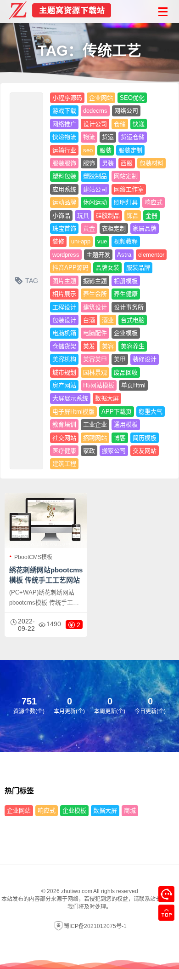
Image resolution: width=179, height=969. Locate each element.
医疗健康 (64, 450)
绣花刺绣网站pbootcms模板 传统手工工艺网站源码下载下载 (46, 580)
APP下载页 (116, 411)
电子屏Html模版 (73, 411)
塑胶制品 (95, 176)
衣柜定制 (114, 228)
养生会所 (95, 293)
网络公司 (126, 110)
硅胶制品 (108, 215)
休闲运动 (95, 202)
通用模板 (126, 424)
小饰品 (61, 215)
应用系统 (64, 189)
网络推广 (64, 124)
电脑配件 (95, 332)
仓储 (120, 124)
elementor (151, 254)
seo (88, 150)
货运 (108, 136)
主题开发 (98, 254)
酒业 (108, 320)
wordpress (65, 254)
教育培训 (64, 424)
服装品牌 (138, 267)
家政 (89, 450)
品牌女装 (107, 267)
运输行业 (64, 150)
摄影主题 (95, 280)
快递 (139, 124)
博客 (120, 437)
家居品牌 (145, 228)
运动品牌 (64, 202)
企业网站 (101, 97)
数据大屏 (107, 398)
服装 (106, 150)
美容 (108, 346)
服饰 (89, 163)
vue (102, 241)
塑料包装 (64, 176)
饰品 (133, 215)
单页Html (133, 385)
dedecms (95, 110)
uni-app (80, 241)
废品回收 (126, 372)
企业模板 (126, 332)
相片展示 (64, 293)
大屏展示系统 (70, 398)
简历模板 (145, 437)
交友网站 (145, 450)
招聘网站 (95, 437)
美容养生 (133, 346)
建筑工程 (64, 463)
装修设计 (145, 359)
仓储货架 (64, 346)
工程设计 (64, 307)
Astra (124, 254)
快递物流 (64, 136)
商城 (130, 810)
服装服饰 (64, 163)
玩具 (83, 215)
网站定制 (126, 176)
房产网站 (64, 385)
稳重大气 (150, 411)
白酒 (89, 320)
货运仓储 (133, 136)
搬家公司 (114, 450)
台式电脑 (133, 320)
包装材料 (151, 163)
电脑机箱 (64, 332)
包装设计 (64, 320)
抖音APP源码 (70, 267)
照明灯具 (126, 202)
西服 (127, 163)
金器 (151, 215)
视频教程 (126, 241)
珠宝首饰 (64, 228)
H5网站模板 (98, 385)
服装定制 (130, 150)
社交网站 (64, 437)
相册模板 (126, 280)
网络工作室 (129, 189)
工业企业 (95, 424)
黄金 (89, 228)
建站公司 (95, 189)
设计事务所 (129, 307)
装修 (58, 241)
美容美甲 (95, 359)
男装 (108, 163)
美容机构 (64, 359)
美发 (89, 346)
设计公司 (95, 124)
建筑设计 (95, 307)
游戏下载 (64, 110)
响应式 (153, 202)
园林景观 (95, 372)
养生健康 (126, 293)
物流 (89, 136)
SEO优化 (132, 97)
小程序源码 (67, 97)
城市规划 (64, 372)
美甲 (120, 359)
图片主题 (64, 280)
